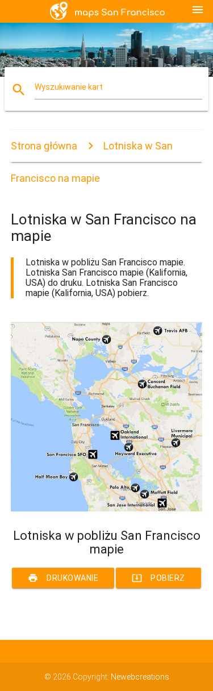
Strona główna (44, 146)
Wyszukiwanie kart (69, 86)
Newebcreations (140, 676)
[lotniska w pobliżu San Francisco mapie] (107, 508)
